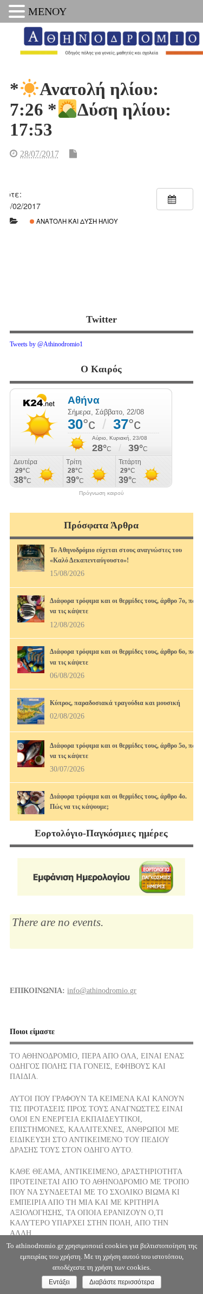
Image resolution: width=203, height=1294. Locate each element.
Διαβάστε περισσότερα (121, 1282)
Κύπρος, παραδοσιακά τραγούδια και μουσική (115, 703)
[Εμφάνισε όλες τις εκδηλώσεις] (174, 199)
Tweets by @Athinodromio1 (46, 344)
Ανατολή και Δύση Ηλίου (76, 221)
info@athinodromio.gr (101, 991)
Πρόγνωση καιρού (101, 493)
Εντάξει (59, 1282)
